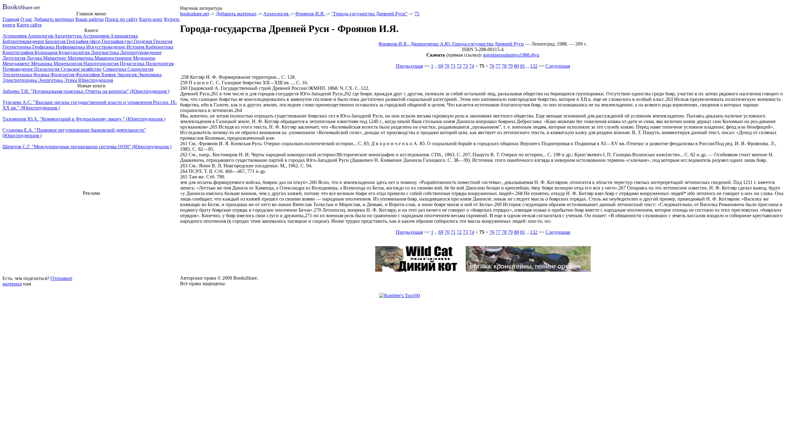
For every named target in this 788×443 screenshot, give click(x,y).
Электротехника (20, 80)
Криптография (18, 52)
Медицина (144, 58)
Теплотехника (17, 74)
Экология (127, 74)
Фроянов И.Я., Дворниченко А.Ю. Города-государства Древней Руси (451, 43)
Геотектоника (17, 47)
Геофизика (44, 47)
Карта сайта (29, 24)
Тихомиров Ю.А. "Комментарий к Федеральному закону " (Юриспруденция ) (83, 119)
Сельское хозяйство (81, 69)
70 (446, 66)
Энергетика (51, 80)
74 (471, 66)
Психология (47, 69)
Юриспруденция (95, 80)
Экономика (150, 74)
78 (504, 66)
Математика (81, 58)
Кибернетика (159, 47)
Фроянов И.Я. (310, 13)
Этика (71, 80)
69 (440, 66)
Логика (34, 58)
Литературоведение (141, 52)
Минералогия (68, 63)
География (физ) (84, 41)
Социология (140, 69)
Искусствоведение (106, 47)
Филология (62, 74)
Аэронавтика (124, 35)
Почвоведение (18, 69)
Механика (42, 63)
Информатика (71, 47)
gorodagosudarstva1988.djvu (511, 55)
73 (465, 66)
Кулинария (46, 52)
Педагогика (133, 63)
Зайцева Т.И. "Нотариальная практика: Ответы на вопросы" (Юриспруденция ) (85, 91)
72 (459, 66)
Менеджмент (16, 63)
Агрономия (15, 35)
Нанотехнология (101, 63)
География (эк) (118, 41)
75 (416, 13)
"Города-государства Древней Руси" (370, 13)
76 (491, 66)
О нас (26, 19)
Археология (41, 35)
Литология (14, 58)
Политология (160, 63)
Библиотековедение (23, 41)
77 (498, 66)
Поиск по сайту (121, 19)
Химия (109, 74)
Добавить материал (54, 19)
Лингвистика (105, 52)
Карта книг (151, 19)
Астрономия (96, 35)
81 (522, 66)
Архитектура (68, 35)
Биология (55, 41)
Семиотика (115, 69)
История (136, 47)
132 (533, 66)
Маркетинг (55, 58)
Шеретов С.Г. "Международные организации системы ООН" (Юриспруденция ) (86, 146)
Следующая (557, 66)
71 (453, 66)
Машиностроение (113, 58)
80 (516, 66)
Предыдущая (409, 66)
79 (510, 66)
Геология (162, 41)
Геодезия (143, 41)
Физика (41, 74)
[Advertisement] (91, 235)
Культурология (74, 52)
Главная (10, 19)
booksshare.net (194, 13)
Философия (88, 74)
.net (21, 7)
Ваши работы (89, 19)
